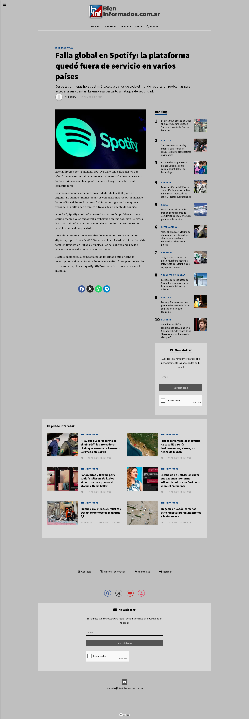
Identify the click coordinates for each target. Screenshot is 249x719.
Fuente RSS (143, 571)
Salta (138, 26)
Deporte (126, 26)
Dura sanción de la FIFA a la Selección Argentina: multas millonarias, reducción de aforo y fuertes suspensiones (176, 192)
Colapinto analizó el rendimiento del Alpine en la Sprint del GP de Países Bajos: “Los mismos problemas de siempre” (176, 331)
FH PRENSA (71, 97)
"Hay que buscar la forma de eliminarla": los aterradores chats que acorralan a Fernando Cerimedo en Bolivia (100, 446)
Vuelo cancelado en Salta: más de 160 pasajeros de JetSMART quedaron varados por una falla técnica (176, 214)
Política (166, 140)
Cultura (166, 297)
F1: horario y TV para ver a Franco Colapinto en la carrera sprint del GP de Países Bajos (174, 167)
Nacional (110, 26)
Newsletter (183, 350)
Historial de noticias (114, 571)
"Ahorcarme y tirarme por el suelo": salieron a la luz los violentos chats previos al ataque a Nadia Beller (98, 480)
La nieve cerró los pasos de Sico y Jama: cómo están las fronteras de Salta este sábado (175, 284)
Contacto (86, 571)
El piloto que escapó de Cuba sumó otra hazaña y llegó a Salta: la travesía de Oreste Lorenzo (176, 125)
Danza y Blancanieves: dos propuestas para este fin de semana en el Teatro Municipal (175, 307)
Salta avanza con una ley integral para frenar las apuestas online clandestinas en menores (176, 150)
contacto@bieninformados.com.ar (124, 688)
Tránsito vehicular (173, 275)
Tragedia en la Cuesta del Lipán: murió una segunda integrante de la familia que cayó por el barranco (175, 262)
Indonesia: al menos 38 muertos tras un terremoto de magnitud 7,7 (101, 512)
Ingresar (167, 571)
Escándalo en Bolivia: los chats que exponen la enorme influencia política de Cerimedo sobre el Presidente (180, 480)
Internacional (64, 47)
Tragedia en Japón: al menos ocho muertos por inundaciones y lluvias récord (181, 512)
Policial (96, 26)
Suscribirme (180, 387)
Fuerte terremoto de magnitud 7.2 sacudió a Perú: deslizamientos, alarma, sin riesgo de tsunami (180, 446)
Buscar (153, 26)
